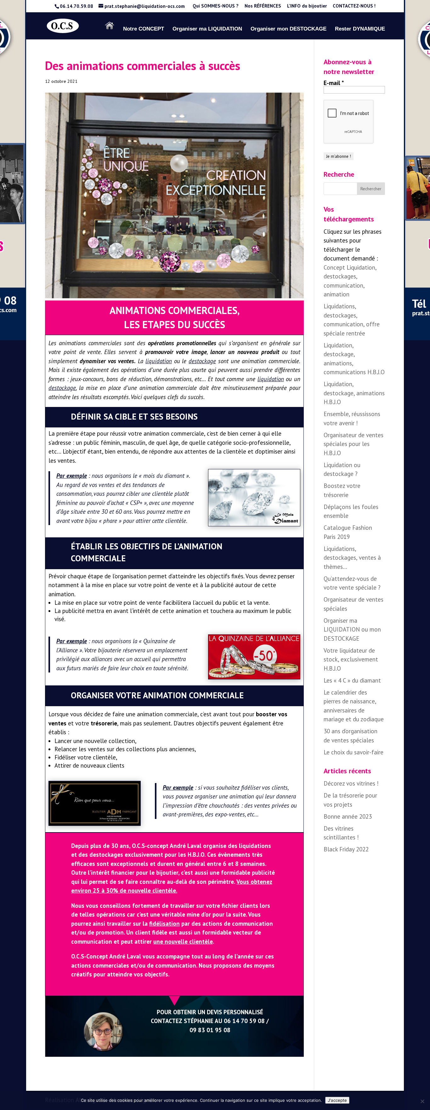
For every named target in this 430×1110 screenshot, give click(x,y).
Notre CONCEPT (143, 29)
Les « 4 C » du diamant (352, 680)
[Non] (422, 1101)
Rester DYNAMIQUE (360, 29)
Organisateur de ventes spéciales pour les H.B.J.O (353, 444)
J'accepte (337, 1100)
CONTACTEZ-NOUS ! (354, 6)
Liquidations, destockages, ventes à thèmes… (352, 557)
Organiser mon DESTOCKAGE (288, 29)
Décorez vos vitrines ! (351, 783)
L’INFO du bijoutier (307, 6)
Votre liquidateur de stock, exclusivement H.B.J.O (351, 659)
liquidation (158, 361)
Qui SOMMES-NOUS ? (216, 6)
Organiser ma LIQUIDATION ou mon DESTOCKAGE (352, 629)
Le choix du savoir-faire (353, 752)
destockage (202, 361)
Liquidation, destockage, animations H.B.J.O (354, 393)
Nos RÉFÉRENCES (263, 6)
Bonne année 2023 (348, 816)
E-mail (334, 83)
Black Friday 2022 (346, 849)
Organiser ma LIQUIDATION (207, 29)
